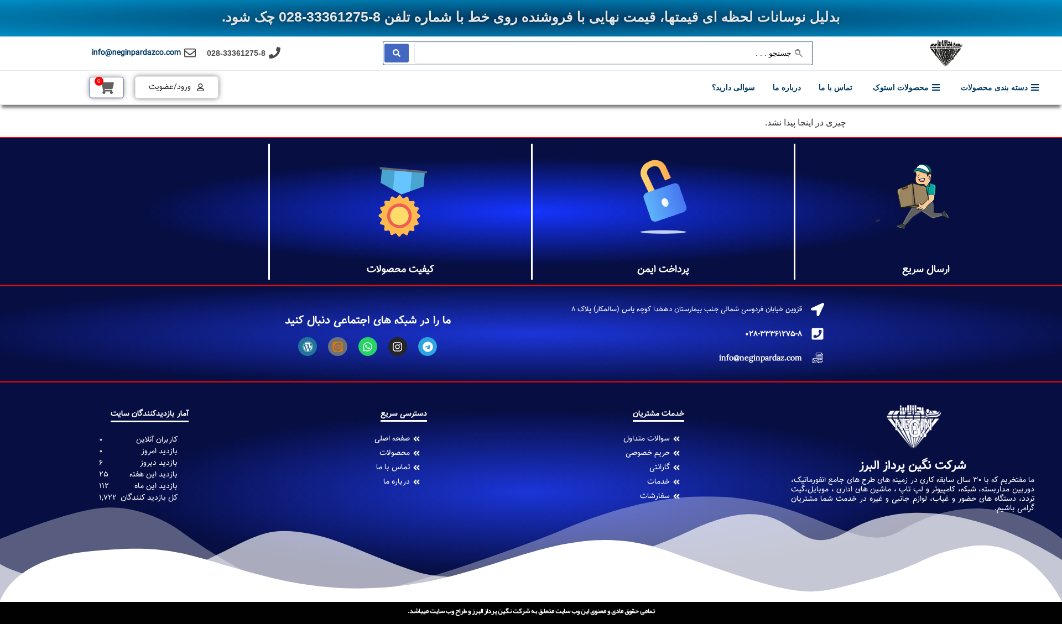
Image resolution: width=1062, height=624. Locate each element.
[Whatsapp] (367, 346)
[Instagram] (397, 346)
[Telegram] (427, 346)
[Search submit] (396, 53)
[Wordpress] (307, 346)
